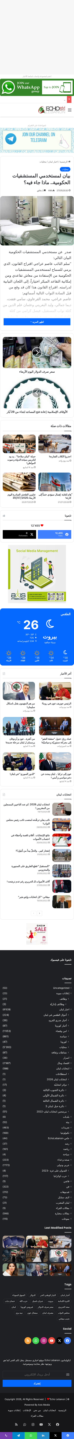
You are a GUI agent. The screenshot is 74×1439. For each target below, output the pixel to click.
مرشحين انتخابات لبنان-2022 (52, 1111)
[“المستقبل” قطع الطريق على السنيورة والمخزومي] (61, 870)
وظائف (63, 998)
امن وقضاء (61, 1030)
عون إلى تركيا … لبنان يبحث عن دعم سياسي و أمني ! (56, 775)
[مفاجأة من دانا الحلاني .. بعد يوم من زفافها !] (37, 1255)
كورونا (64, 1041)
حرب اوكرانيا (60, 1175)
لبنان (14, 1307)
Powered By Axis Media (37, 1404)
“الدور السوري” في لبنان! (22, 774)
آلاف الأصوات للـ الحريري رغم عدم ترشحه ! (28, 881)
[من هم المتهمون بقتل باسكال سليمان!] (19, 691)
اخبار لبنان (53, 161)
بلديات (66, 1116)
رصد (67, 1143)
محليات (43, 161)
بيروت (50, 1301)
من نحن (37, 1410)
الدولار (32, 1295)
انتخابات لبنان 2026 (57, 1079)
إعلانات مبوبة (62, 993)
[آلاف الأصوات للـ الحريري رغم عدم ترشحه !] (61, 886)
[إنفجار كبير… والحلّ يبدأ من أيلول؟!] (61, 855)
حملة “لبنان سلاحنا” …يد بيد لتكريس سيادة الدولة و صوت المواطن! (21, 460)
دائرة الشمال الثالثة (53, 1100)
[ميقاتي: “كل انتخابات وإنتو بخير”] (61, 901)
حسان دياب (10, 1301)
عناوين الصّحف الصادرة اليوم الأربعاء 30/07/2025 (22, 496)
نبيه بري (19, 1313)
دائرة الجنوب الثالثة (53, 1090)
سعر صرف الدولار (45, 1307)
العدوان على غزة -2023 (54, 1170)
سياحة (66, 1154)
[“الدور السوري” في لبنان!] (19, 761)
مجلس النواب (64, 1313)
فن (67, 1186)
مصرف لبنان (47, 1313)
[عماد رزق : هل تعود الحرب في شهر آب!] (37, 1269)
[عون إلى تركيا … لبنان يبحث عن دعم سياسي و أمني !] (55, 761)
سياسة (63, 1036)
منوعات (65, 1218)
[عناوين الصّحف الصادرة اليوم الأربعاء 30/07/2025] (19, 482)
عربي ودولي (63, 1165)
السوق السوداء (18, 1295)
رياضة (66, 1149)
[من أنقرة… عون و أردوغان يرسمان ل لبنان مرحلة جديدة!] (19, 726)
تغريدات (65, 1127)
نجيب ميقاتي (64, 1318)
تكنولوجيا (65, 1133)
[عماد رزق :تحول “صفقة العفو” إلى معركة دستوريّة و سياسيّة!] (55, 726)
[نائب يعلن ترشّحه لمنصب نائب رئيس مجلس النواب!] (61, 824)
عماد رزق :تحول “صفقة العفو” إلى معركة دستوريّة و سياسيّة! (56, 740)
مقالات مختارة (62, 1213)
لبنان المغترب (62, 1202)
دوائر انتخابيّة (60, 1084)
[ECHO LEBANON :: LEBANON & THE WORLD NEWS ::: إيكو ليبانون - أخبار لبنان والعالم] (51, 109)
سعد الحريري (64, 1307)
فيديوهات (64, 1192)
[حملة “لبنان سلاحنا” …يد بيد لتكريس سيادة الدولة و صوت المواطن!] (19, 444)
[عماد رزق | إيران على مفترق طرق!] (14, 1255)
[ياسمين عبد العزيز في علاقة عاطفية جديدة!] (14, 1269)
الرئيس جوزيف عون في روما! (56, 703)
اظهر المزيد (38, 321)
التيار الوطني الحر (48, 1295)
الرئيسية (64, 161)
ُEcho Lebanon (57, 1399)
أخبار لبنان (65, 1295)
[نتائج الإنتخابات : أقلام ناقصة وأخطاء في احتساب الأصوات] (61, 840)
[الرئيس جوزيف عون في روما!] (55, 691)
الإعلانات (27, 1410)
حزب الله (23, 1301)
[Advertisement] (37, 37)
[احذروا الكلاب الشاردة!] (54, 444)
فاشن (66, 1181)
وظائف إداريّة (57, 1004)
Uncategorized (61, 988)
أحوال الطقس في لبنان (55, 1014)
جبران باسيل (37, 1301)
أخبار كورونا (61, 1025)
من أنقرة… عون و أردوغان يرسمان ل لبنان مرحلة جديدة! (20, 740)
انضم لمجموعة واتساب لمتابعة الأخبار (37, 76)
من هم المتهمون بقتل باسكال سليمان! (47, 99)
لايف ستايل (63, 1197)
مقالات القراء (62, 1208)
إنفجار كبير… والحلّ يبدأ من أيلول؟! (33, 850)
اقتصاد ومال (63, 1063)
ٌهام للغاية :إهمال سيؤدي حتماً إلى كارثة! (55, 496)
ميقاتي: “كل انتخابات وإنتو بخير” (34, 897)
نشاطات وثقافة (59, 1052)
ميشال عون (32, 1313)
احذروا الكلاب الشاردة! (60, 456)
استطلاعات (61, 1073)
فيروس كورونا (27, 1307)
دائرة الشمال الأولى (53, 1095)
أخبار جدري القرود (58, 1020)
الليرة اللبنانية (64, 1301)
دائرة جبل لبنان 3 (54, 1106)
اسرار (66, 1057)
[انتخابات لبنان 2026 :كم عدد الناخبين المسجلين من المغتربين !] (61, 809)
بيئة (67, 1122)
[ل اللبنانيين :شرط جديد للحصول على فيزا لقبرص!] (14, 1242)
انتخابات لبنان (62, 1068)
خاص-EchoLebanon (58, 1138)
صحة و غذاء (63, 1159)
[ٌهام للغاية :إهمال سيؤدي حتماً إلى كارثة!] (54, 482)
